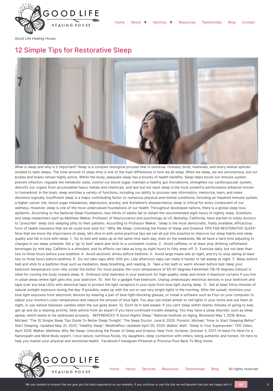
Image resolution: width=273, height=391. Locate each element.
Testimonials (212, 22)
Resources (187, 22)
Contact (248, 22)
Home (120, 22)
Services (160, 22)
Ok (241, 384)
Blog (231, 22)
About (136, 22)
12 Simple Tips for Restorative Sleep (73, 50)
